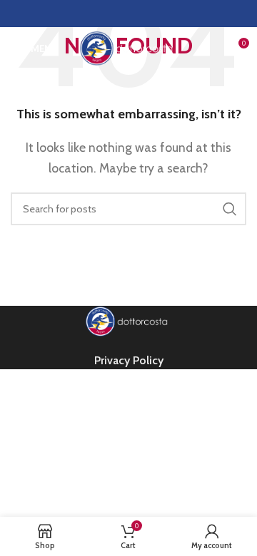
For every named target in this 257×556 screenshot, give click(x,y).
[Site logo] (128, 47)
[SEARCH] (229, 208)
